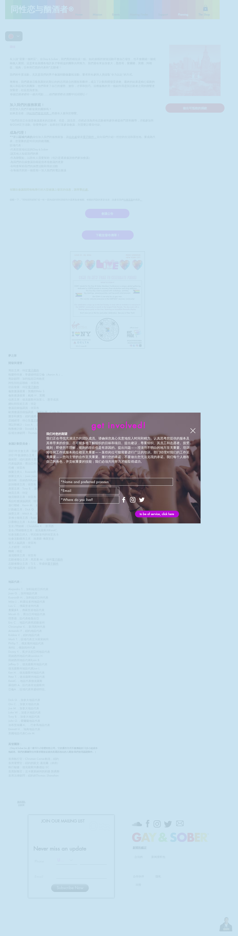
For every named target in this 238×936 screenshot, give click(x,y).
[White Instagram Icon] (132, 499)
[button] (192, 430)
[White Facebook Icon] (123, 499)
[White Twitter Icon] (141, 499)
